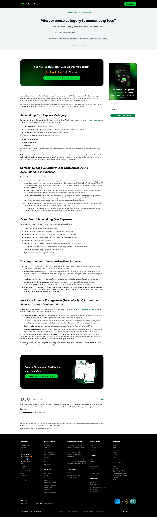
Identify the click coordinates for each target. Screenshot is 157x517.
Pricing (90, 4)
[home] (33, 4)
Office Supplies (83, 38)
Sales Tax (104, 38)
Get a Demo (130, 4)
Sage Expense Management (84, 309)
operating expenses (94, 120)
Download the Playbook (123, 115)
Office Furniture (63, 38)
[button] (64, 4)
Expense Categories (72, 12)
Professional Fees (95, 38)
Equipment (73, 38)
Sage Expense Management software (41, 428)
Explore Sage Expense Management (41, 376)
